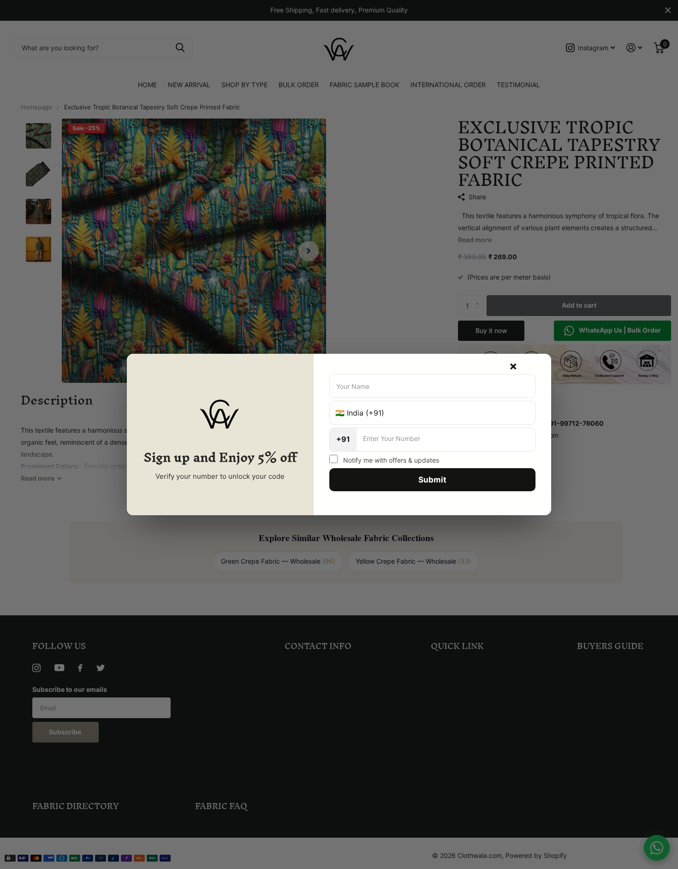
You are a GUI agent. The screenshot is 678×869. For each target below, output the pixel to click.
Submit (432, 479)
